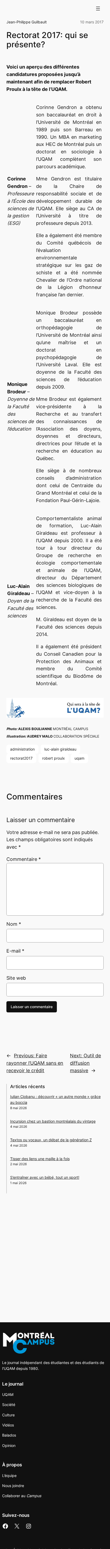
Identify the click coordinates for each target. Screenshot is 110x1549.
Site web (16, 978)
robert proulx (53, 758)
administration (22, 749)
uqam (79, 758)
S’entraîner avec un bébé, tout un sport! (44, 1177)
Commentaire (23, 859)
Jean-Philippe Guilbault (26, 22)
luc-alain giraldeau (60, 749)
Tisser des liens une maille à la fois (40, 1158)
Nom (13, 924)
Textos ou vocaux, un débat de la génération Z (51, 1140)
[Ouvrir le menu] (98, 8)
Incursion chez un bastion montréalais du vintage (53, 1121)
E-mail (15, 951)
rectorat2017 (21, 758)
